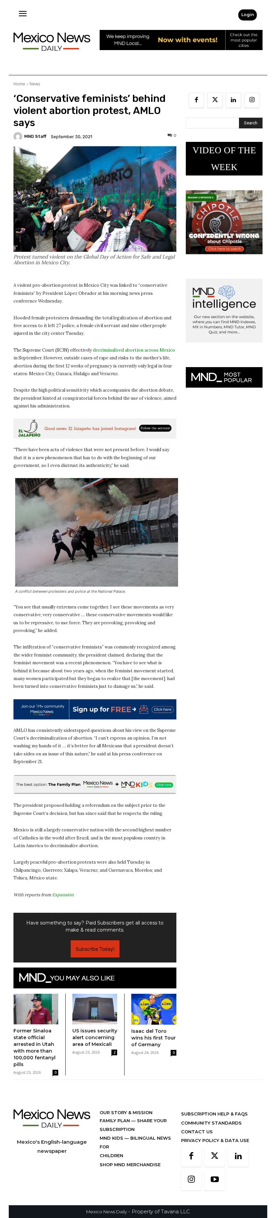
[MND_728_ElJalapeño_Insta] (94, 429)
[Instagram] (252, 100)
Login (247, 14)
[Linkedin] (233, 100)
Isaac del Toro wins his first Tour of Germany (153, 1038)
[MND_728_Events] (181, 55)
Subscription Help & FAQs (214, 1113)
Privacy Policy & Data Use (215, 1140)
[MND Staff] (18, 136)
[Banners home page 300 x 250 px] (224, 259)
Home (19, 84)
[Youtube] (215, 1180)
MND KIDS (112, 1138)
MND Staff (35, 136)
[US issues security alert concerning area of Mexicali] (94, 1009)
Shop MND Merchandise (130, 1164)
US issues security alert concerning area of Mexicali (94, 1037)
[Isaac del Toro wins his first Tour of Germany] (153, 1009)
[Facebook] (196, 100)
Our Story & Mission (126, 1112)
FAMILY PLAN (115, 1120)
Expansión (63, 895)
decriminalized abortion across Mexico (134, 350)
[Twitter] (214, 100)
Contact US (197, 1131)
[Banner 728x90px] (94, 785)
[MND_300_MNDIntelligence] (224, 348)
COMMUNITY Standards (211, 1123)
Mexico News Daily (106, 1211)
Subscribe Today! (95, 949)
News (35, 84)
